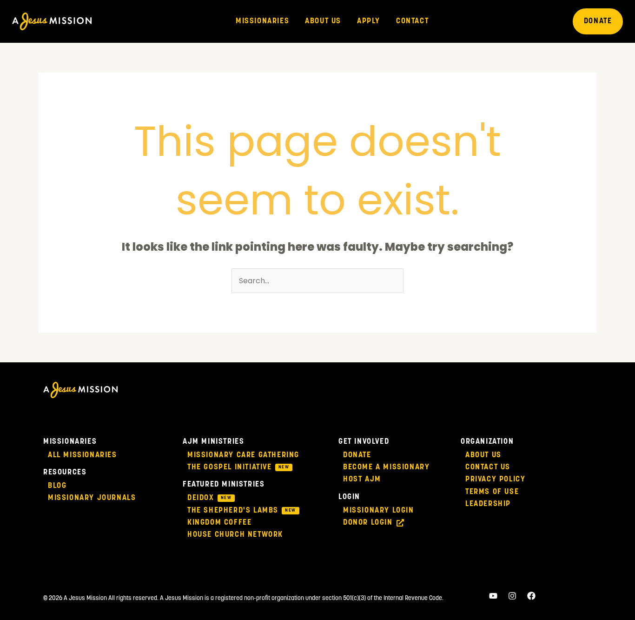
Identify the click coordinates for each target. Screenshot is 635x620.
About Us (323, 21)
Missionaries (262, 21)
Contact (412, 21)
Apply (368, 21)
